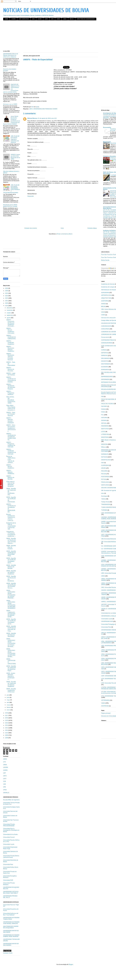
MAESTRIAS (104, 437)
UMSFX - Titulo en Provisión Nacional (10, 414)
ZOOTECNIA (105, 706)
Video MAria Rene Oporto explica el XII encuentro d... (11, 408)
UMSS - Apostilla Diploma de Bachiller (11, 566)
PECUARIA (104, 471)
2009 (6, 735)
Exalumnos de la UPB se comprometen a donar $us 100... (11, 526)
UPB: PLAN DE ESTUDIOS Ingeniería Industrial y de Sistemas (15, 139)
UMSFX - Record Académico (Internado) (10, 331)
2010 (6, 732)
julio (8, 695)
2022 (6, 298)
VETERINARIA (105, 700)
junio (8, 697)
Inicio (62, 228)
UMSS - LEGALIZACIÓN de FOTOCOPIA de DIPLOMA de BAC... (10, 652)
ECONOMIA (104, 366)
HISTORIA (104, 417)
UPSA (5, 789)
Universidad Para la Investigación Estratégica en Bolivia (11, 830)
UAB (4, 784)
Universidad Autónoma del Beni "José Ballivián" (10, 914)
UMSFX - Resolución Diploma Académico (10, 349)
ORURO (103, 468)
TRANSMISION (105, 504)
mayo (8, 700)
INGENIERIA (104, 426)
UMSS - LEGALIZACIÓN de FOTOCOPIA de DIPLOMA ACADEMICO (10, 604)
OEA (102, 462)
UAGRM (13, 19)
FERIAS (103, 409)
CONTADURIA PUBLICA (108, 340)
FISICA (103, 412)
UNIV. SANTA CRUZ (24, 19)
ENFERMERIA (105, 379)
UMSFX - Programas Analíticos (10, 393)
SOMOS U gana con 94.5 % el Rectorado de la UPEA (15, 157)
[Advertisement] (57, 35)
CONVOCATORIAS (106, 343)
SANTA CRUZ (105, 485)
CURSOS (104, 350)
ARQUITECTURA (106, 298)
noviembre (10, 310)
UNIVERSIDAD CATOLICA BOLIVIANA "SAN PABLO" (10, 892)
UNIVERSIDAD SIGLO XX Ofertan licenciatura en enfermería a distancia (10, 55)
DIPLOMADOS (105, 358)
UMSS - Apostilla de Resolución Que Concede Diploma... (11, 541)
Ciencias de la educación (108, 317)
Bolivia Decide (105, 260)
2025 (6, 290)
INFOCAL (104, 423)
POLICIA (103, 473)
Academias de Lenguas (108, 287)
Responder (30, 196)
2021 (6, 300)
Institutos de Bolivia (109, 230)
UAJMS (40, 19)
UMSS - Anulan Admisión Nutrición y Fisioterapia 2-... (10, 676)
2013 (6, 725)
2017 (6, 715)
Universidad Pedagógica (108, 624)
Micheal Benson (32, 118)
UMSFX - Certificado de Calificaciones (11, 337)
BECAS (71, 19)
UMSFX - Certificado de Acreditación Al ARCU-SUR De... (11, 436)
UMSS (58, 19)
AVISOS (103, 303)
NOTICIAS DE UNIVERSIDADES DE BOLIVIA (46, 10)
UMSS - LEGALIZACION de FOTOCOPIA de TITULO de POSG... (10, 642)
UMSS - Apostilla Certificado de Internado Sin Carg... (11, 628)
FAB (102, 396)
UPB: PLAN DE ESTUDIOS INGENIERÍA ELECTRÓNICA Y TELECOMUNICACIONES (11, 188)
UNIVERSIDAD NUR (107, 621)
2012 (6, 728)
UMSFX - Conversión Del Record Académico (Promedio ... (10, 323)
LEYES (103, 431)
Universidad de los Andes (10, 834)
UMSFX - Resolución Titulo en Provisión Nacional (10, 356)
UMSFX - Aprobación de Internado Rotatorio (10, 387)
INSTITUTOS (105, 428)
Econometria (107, 127)
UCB (33, 19)
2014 (6, 723)
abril (8, 702)
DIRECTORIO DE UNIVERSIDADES (86, 19)
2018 (6, 713)
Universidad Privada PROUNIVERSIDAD (9, 824)
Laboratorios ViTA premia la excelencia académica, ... (11, 534)
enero (8, 710)
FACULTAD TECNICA (107, 403)
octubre (9, 312)
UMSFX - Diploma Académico (10, 472)
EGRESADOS (105, 369)
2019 (6, 305)
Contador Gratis (7, 953)
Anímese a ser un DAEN (10, 104)
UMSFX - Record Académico (10, 466)
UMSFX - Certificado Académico (10, 342)
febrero (9, 707)
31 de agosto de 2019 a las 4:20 (47, 118)
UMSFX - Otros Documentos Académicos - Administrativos (11, 428)
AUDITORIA (104, 301)
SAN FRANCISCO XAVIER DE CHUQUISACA (10, 927)
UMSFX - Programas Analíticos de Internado (10, 444)
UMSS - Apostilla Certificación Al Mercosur (11, 690)
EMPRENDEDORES (107, 376)
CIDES (103, 315)
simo (102, 493)
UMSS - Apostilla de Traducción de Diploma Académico (11, 684)
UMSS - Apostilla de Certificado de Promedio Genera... (11, 586)
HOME (6, 19)
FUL (102, 414)
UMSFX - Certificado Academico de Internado (11, 452)
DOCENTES (104, 361)
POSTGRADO (105, 476)
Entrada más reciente (30, 228)
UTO (52, 19)
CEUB (103, 312)
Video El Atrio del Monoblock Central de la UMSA (10, 400)
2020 (6, 303)
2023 (6, 295)
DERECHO (104, 355)
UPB (4, 787)
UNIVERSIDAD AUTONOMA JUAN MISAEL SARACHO (11, 922)
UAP (4, 773)
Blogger (71, 964)
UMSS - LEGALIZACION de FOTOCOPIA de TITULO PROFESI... (10, 594)
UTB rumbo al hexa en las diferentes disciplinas (10, 484)
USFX (46, 19)
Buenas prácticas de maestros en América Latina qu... (10, 517)
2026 (6, 288)
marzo (9, 705)
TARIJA (103, 499)
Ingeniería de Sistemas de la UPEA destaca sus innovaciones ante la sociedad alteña (11, 88)
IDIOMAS (104, 420)
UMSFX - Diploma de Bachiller (10, 477)
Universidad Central (8, 837)
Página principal (105, 713)
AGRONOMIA (105, 292)
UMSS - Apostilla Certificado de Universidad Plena (11, 553)
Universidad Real (8, 864)
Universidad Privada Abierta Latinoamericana (11, 856)
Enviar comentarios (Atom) (64, 234)
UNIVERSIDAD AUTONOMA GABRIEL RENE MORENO (11, 935)
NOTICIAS (104, 457)
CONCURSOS (105, 329)
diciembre (10, 307)
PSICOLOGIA (105, 482)
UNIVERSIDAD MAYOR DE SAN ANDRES (11, 944)
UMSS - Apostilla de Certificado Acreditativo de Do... (11, 621)
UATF (4, 778)
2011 (6, 730)
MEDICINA (104, 444)
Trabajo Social (105, 501)
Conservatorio (105, 337)
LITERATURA (105, 434)
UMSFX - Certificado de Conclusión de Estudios (11, 379)
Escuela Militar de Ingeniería (11, 799)
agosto (9, 317)
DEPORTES (104, 352)
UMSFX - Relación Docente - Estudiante (10, 420)
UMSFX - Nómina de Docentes (10, 369)
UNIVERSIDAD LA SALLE (108, 616)
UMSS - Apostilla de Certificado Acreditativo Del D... (11, 560)
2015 (6, 720)
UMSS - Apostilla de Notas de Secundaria (11, 635)
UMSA (64, 19)
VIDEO (103, 703)
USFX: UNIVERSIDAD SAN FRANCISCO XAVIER (43, 109)
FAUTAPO (104, 406)
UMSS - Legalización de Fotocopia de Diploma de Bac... (10, 613)
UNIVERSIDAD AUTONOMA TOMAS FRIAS (11, 918)
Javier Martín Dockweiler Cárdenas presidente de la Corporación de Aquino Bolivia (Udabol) (11, 120)
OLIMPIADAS (105, 465)
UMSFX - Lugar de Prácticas (10, 373)
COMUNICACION (106, 326)
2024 (6, 293)
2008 (6, 737)
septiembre (10, 315)
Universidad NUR (8, 880)
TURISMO (104, 510)
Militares (103, 447)
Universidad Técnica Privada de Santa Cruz (11, 803)
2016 (6, 718)
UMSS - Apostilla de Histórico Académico (11, 572)
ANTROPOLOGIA (106, 295)
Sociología (104, 496)
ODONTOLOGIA (106, 459)
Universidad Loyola (8, 844)
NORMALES (104, 454)
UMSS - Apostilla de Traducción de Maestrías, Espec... (11, 668)
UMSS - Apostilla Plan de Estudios (11, 547)
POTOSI (103, 479)
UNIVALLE (6, 792)
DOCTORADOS (105, 364)
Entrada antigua (92, 228)
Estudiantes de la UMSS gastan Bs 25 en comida (10, 205)
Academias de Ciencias (108, 284)
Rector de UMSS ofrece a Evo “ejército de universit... (10, 459)
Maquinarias (107, 141)
